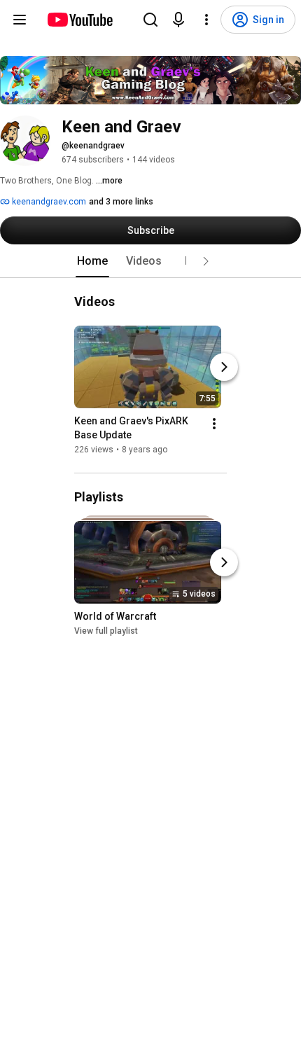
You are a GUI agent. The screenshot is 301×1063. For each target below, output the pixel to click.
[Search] (150, 19)
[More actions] (214, 424)
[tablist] (150, 261)
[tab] (92, 261)
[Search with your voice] (178, 20)
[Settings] (206, 19)
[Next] (224, 367)
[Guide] (19, 19)
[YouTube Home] (79, 19)
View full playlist (106, 632)
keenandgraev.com (48, 202)
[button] (206, 261)
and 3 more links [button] (121, 202)
